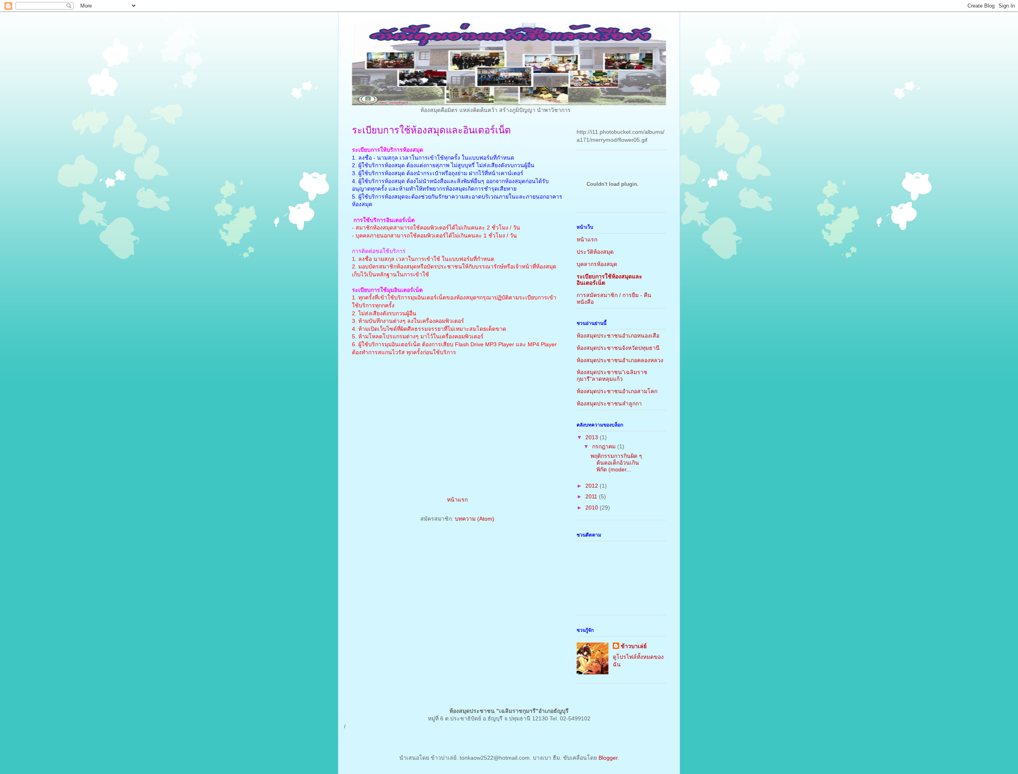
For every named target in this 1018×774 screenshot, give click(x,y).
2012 (592, 486)
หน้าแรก (457, 499)
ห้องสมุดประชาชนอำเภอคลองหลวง (620, 360)
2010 (592, 507)
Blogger (608, 758)
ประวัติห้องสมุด (595, 252)
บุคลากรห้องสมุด (597, 264)
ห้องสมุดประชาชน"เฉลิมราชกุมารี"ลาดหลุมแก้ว (612, 375)
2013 (592, 437)
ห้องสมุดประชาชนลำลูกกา (609, 403)
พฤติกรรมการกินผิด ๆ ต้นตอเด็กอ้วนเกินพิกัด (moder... (616, 463)
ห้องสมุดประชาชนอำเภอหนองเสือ (618, 335)
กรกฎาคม (604, 446)
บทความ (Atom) (474, 518)
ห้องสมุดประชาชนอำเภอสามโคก (617, 391)
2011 (592, 496)
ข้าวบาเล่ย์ (634, 646)
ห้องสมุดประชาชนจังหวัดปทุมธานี (618, 348)
